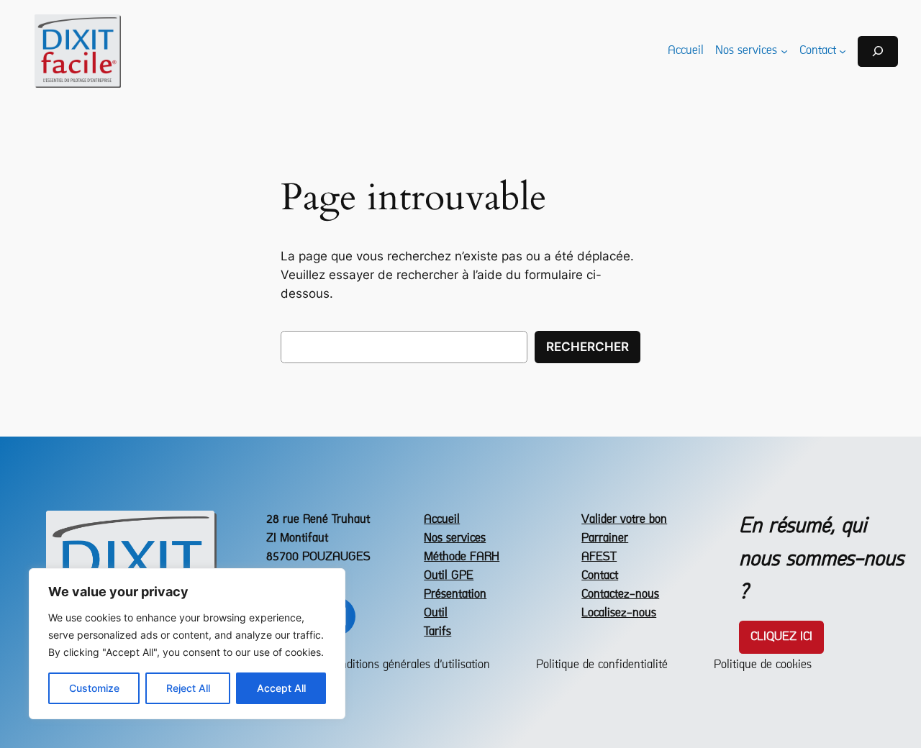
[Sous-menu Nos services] (784, 51)
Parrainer (604, 538)
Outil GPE (448, 576)
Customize (94, 688)
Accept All (281, 688)
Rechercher (587, 346)
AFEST (599, 557)
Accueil (442, 520)
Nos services (455, 538)
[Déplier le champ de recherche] (878, 51)
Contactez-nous (620, 594)
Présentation (455, 594)
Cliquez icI (781, 637)
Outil (436, 613)
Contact (599, 576)
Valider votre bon (624, 520)
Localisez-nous (618, 613)
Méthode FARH (461, 557)
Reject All (188, 688)
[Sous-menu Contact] (842, 51)
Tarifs (437, 632)
